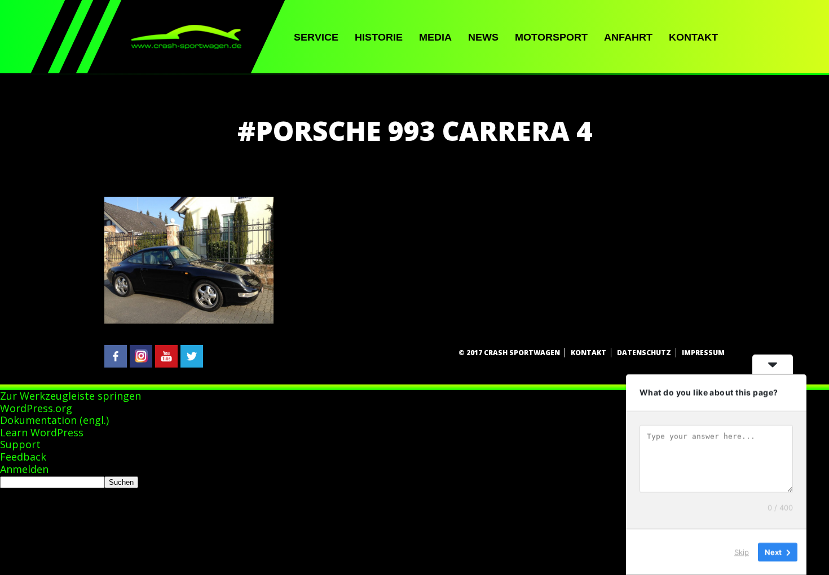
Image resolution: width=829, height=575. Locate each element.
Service (316, 37)
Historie (379, 37)
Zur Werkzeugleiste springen (70, 395)
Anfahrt (628, 37)
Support (20, 444)
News (483, 37)
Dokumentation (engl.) (54, 420)
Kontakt (693, 37)
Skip (741, 551)
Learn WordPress (41, 432)
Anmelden (24, 469)
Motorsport (551, 37)
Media (435, 37)
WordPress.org (36, 408)
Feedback (23, 456)
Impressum (703, 352)
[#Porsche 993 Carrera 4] (189, 320)
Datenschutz (644, 352)
